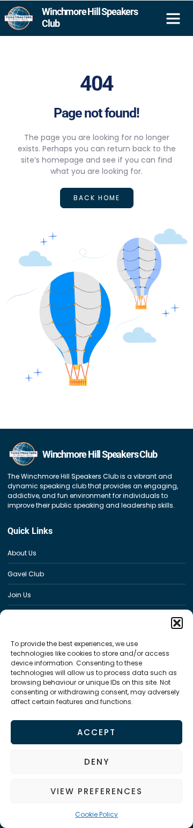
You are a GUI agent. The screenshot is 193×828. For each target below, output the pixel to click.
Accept (96, 732)
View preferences (96, 791)
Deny (96, 761)
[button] (177, 623)
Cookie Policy (96, 814)
